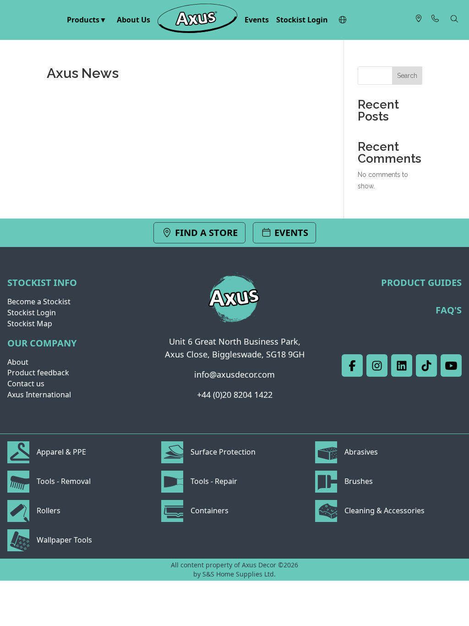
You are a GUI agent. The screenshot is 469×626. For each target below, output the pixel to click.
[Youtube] (451, 365)
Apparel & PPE (61, 452)
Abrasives (361, 452)
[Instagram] (376, 365)
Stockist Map (29, 323)
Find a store (205, 232)
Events (257, 20)
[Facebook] (352, 365)
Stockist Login (302, 20)
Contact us (25, 384)
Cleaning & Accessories (384, 510)
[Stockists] (418, 20)
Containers (210, 510)
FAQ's (449, 310)
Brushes (358, 481)
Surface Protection (223, 452)
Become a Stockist (39, 302)
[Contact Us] (435, 20)
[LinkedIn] (401, 365)
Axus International (39, 395)
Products (83, 20)
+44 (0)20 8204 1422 (235, 394)
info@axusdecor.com (234, 374)
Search (407, 75)
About (17, 362)
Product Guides (421, 282)
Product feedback (38, 373)
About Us (133, 20)
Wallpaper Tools (64, 540)
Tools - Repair (214, 481)
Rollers (48, 510)
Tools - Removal (64, 481)
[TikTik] (426, 365)
